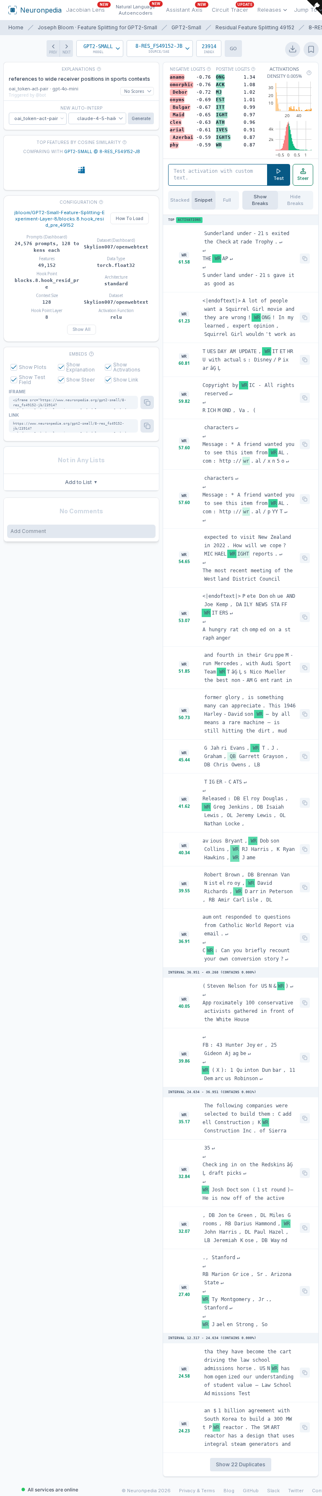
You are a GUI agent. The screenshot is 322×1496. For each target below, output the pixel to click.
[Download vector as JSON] (292, 49)
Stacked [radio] (180, 200)
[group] (203, 200)
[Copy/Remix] (305, 259)
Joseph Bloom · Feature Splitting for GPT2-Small (97, 27)
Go (233, 48)
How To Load (129, 218)
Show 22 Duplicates (240, 1464)
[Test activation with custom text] (218, 174)
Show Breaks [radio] (260, 200)
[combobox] (99, 48)
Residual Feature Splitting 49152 (255, 27)
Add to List (81, 482)
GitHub (251, 1490)
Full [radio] (227, 200)
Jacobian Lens (87, 8)
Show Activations (126, 367)
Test (278, 178)
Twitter (296, 1490)
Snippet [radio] (204, 200)
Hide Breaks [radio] (295, 200)
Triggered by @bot (27, 95)
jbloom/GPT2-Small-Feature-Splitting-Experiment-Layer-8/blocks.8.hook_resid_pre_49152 (59, 219)
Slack (273, 1490)
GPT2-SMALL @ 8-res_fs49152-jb (102, 151)
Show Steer (80, 380)
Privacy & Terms (197, 1490)
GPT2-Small (186, 27)
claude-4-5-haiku (98, 118)
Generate (141, 118)
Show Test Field (32, 380)
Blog (228, 1490)
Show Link (125, 380)
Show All (82, 329)
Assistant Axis (186, 8)
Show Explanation (80, 367)
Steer (303, 178)
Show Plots (33, 367)
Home (15, 27)
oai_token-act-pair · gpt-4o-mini (43, 88)
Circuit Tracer (232, 8)
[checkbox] (13, 367)
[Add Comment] (81, 531)
